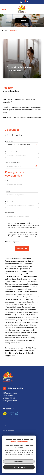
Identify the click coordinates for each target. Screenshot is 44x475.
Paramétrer (18, 461)
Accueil (4, 30)
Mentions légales (8, 430)
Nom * (7, 180)
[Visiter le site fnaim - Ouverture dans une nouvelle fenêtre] (5, 413)
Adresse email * (10, 213)
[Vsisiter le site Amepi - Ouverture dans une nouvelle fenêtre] (13, 413)
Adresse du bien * (11, 152)
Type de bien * (9, 141)
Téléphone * (9, 202)
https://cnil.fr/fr (11, 309)
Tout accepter (19, 467)
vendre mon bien (15, 135)
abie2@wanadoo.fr (10, 401)
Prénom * (8, 191)
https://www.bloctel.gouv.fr (15, 332)
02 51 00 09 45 (9, 398)
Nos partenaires (8, 425)
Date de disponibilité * (12, 163)
